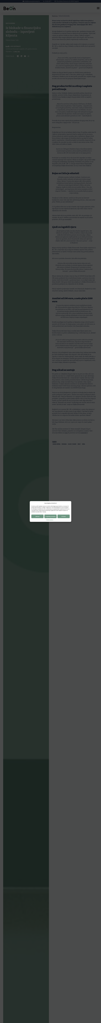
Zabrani (37, 516)
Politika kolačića (49, 520)
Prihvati (63, 516)
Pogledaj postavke (50, 516)
